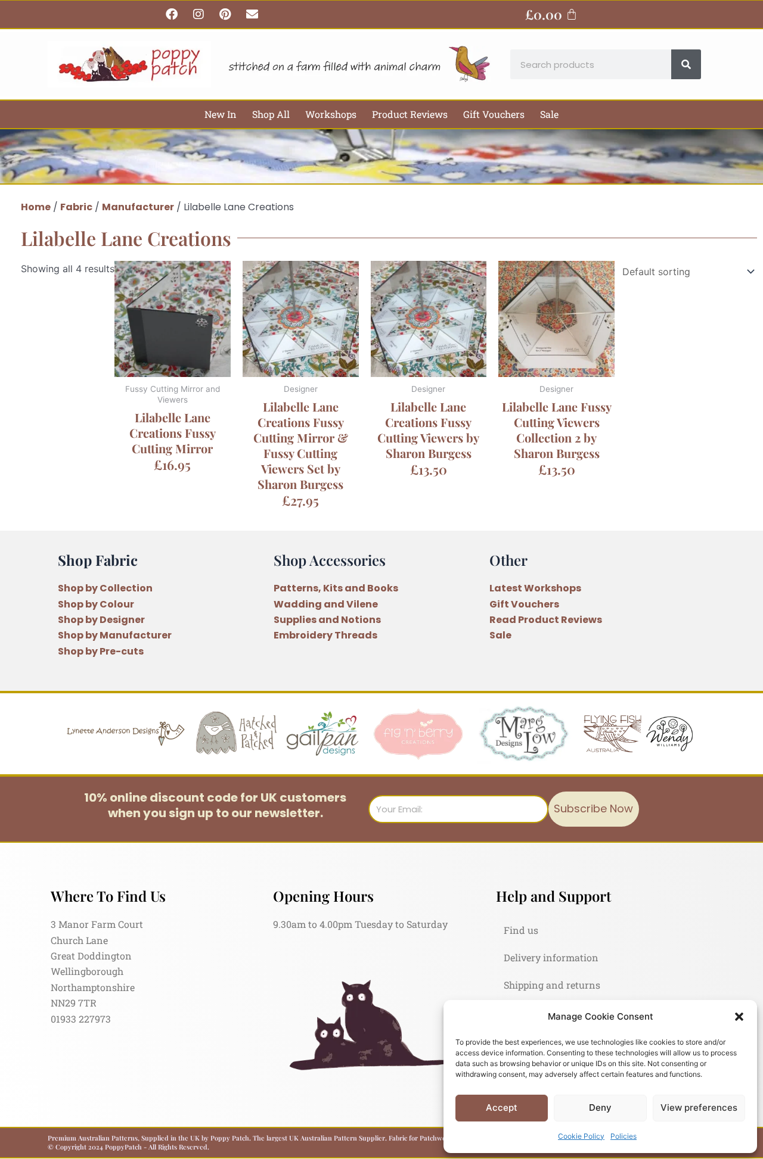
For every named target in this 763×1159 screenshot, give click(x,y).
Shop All (271, 114)
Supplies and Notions (327, 620)
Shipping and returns (552, 985)
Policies (623, 1136)
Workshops (330, 114)
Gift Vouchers (494, 114)
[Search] (686, 64)
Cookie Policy (581, 1136)
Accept (501, 1107)
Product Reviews (410, 114)
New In (220, 114)
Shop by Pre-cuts (101, 651)
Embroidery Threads (325, 635)
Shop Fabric (98, 559)
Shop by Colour (96, 604)
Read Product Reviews (545, 620)
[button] (739, 1017)
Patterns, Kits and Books (336, 588)
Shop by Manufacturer (115, 635)
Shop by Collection (105, 588)
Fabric (76, 207)
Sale (549, 114)
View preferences (698, 1107)
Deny (600, 1107)
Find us (521, 930)
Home (36, 207)
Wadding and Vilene (326, 604)
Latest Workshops (535, 588)
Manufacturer (138, 207)
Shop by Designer (101, 620)
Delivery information (551, 957)
